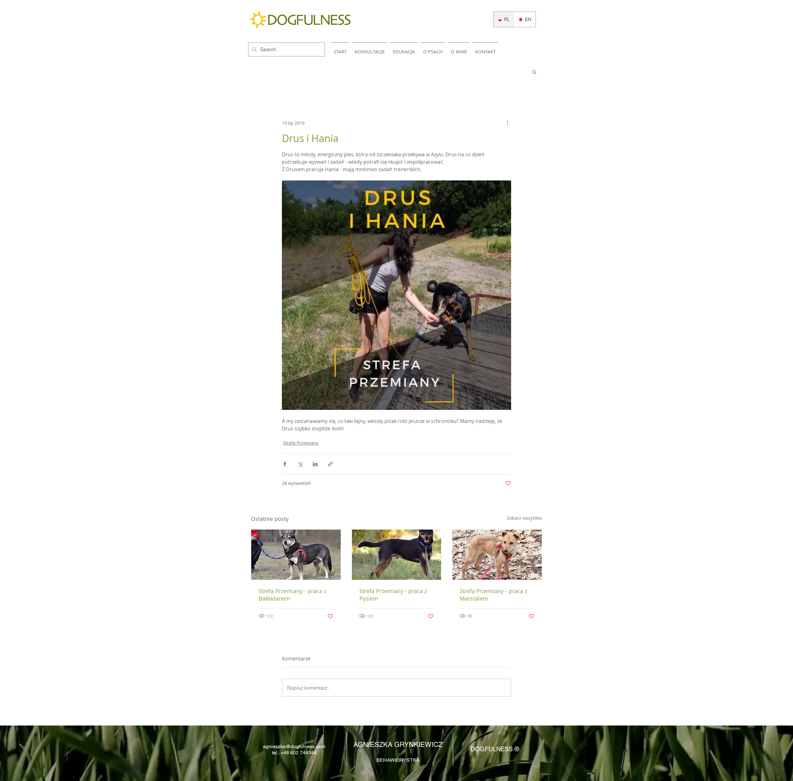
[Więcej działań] (507, 122)
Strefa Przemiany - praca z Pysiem (393, 594)
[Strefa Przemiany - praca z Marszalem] (497, 555)
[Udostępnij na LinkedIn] (315, 464)
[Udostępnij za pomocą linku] (330, 464)
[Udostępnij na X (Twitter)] (300, 464)
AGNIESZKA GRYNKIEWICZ (397, 744)
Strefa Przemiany (300, 443)
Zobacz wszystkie (524, 518)
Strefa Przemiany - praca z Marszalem (493, 594)
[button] (534, 71)
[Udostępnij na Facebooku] (285, 464)
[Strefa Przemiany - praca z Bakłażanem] (296, 555)
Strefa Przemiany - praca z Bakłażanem (292, 594)
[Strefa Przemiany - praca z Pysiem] (396, 555)
